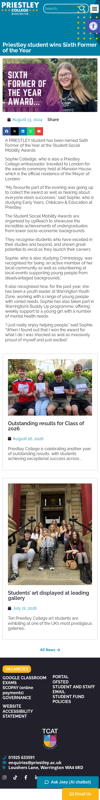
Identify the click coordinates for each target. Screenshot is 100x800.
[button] (93, 26)
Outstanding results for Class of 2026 (46, 426)
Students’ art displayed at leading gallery (48, 595)
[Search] (83, 8)
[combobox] (60, 8)
